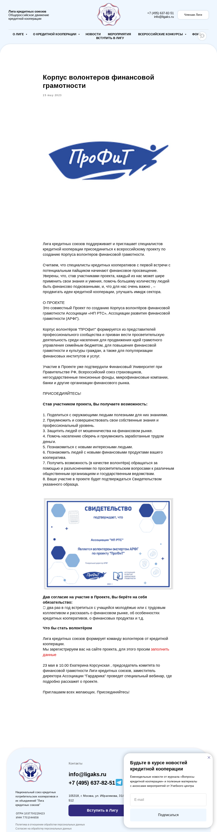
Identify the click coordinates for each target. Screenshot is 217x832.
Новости (93, 34)
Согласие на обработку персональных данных (43, 828)
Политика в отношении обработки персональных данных (50, 824)
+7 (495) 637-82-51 (160, 13)
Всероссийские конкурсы (161, 34)
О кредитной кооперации (55, 34)
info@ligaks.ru (164, 16)
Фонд (196, 34)
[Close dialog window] (208, 757)
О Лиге (19, 34)
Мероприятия (119, 34)
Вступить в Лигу (110, 38)
